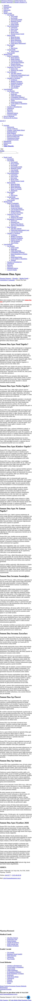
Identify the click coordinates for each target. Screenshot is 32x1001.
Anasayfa (6, 5)
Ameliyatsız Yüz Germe (14, 67)
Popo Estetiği (11, 45)
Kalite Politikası (11, 133)
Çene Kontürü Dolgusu (17, 62)
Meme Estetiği (11, 35)
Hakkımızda (7, 10)
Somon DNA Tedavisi (17, 224)
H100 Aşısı (14, 220)
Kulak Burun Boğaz (16, 102)
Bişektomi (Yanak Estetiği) (14, 954)
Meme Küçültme (15, 38)
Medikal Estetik (8, 54)
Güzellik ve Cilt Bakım (13, 78)
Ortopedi (13, 105)
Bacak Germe (14, 32)
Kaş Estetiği (14, 18)
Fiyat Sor (6, 8)
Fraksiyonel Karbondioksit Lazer (20, 75)
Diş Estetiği (10, 159)
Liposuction (14, 27)
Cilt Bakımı (14, 80)
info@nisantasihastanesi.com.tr (12, 878)
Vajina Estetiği (15, 51)
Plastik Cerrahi (8, 13)
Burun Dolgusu (15, 57)
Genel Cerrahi (15, 92)
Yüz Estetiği (10, 15)
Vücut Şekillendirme (13, 26)
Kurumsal (6, 125)
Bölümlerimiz (7, 141)
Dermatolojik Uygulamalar (14, 219)
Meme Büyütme (15, 37)
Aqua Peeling (14, 87)
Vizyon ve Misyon (12, 128)
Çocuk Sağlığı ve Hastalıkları (19, 103)
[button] (28, 997)
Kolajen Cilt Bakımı (16, 84)
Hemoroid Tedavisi (12, 113)
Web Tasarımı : (4, 1000)
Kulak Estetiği (15, 24)
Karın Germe (14, 29)
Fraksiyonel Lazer (12, 939)
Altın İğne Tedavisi (16, 73)
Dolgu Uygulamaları (13, 56)
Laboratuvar (10, 108)
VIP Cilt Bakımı (15, 86)
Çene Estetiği (14, 23)
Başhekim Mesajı (12, 132)
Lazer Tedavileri (11, 72)
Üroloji (13, 100)
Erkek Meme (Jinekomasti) (18, 43)
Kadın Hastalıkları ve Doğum (19, 99)
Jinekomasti (14, 190)
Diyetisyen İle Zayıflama (10, 118)
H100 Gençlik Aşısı (12, 944)
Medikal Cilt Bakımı (16, 81)
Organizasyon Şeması (13, 138)
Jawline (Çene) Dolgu (17, 65)
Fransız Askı (14, 68)
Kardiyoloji (14, 94)
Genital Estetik (11, 49)
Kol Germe (14, 30)
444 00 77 (3, 121)
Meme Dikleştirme (16, 40)
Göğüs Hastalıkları (16, 95)
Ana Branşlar (11, 91)
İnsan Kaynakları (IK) (13, 136)
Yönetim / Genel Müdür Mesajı (16, 130)
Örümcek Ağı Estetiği (17, 70)
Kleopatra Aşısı (15, 222)
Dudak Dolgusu (15, 59)
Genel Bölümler (8, 89)
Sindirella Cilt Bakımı (17, 83)
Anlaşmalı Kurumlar (13, 139)
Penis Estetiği (11, 53)
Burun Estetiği (15, 163)
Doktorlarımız (7, 7)
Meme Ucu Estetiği (16, 42)
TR (2, 149)
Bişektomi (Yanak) (16, 21)
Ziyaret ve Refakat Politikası (15, 135)
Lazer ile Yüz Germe (16, 76)
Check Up (10, 111)
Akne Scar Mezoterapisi (17, 225)
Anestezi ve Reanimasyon (14, 107)
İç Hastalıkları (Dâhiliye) (18, 97)
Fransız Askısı (15, 216)
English (2, 151)
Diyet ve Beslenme (9, 116)
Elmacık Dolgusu (15, 64)
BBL (12, 46)
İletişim (6, 11)
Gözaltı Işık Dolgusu (16, 61)
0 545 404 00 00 (16, 875)
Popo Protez (14, 48)
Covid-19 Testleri (12, 114)
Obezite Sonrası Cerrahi (17, 34)
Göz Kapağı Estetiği (16, 19)
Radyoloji (10, 110)
